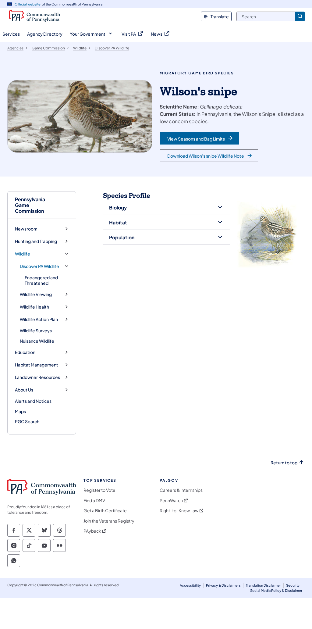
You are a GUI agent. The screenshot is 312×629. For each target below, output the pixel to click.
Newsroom (26, 228)
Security (293, 585)
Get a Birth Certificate (105, 510)
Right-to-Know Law (179, 510)
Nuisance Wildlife (37, 341)
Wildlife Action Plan (39, 319)
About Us (24, 389)
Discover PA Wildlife (39, 266)
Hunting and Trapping (36, 241)
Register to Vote (99, 490)
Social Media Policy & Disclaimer (276, 590)
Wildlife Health (34, 306)
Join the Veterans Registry (108, 521)
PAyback (92, 531)
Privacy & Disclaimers (223, 585)
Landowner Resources (37, 377)
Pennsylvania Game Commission (30, 205)
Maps (20, 411)
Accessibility (190, 585)
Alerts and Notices (33, 401)
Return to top (284, 462)
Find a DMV (94, 500)
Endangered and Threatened (41, 280)
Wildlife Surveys (36, 330)
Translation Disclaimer (263, 585)
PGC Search (27, 421)
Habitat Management (36, 364)
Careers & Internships (181, 490)
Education (25, 352)
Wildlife (22, 253)
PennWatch (171, 500)
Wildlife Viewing (36, 294)
